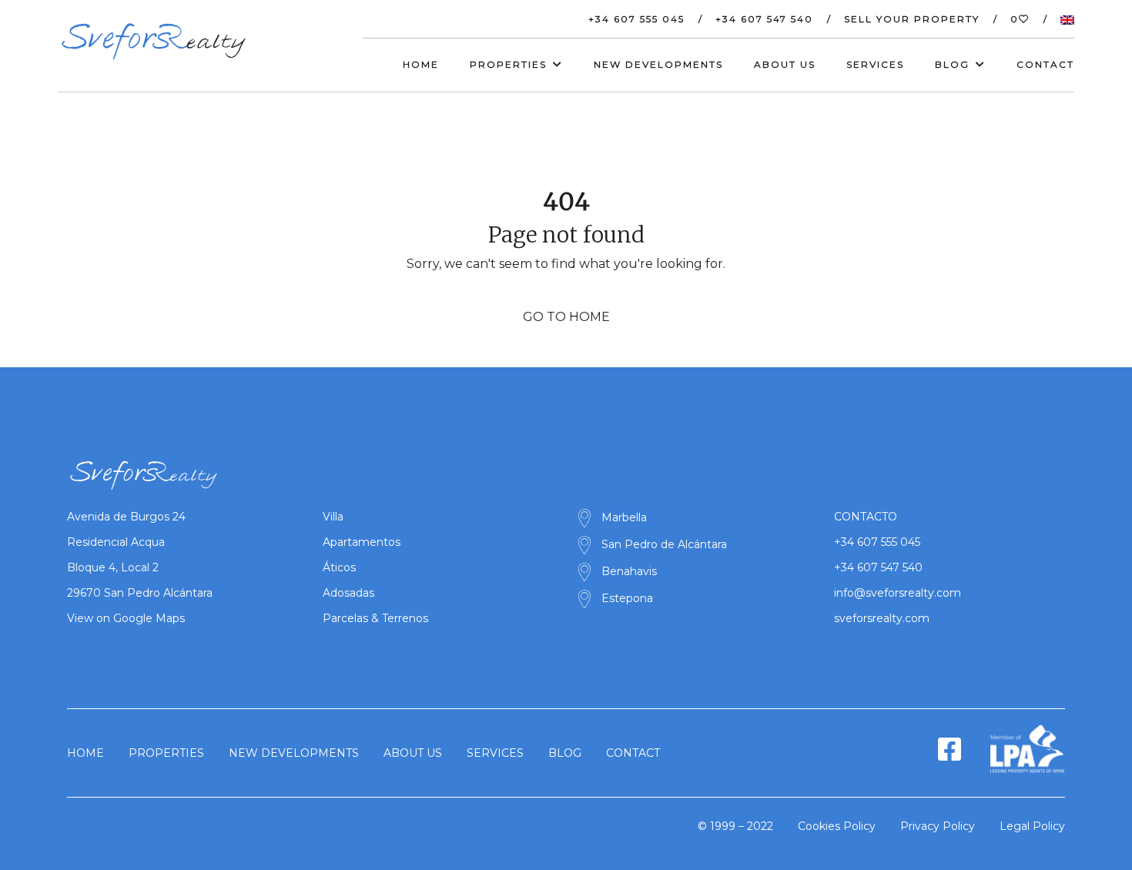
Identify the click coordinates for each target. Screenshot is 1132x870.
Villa (333, 517)
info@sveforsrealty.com (897, 593)
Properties (166, 753)
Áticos (339, 567)
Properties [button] (508, 64)
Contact (1045, 64)
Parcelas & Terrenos (375, 618)
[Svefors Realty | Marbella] (154, 42)
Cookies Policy (837, 826)
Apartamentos (361, 542)
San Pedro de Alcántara (664, 544)
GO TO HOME (566, 317)
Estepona (627, 598)
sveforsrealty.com (881, 618)
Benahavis (629, 571)
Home (421, 64)
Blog (564, 753)
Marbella (624, 517)
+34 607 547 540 (764, 19)
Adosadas (348, 593)
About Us (785, 64)
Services (875, 64)
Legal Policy (1032, 826)
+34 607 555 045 (636, 19)
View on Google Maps (126, 618)
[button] (1059, 19)
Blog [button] (952, 64)
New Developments (658, 64)
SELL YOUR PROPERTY (912, 19)
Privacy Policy (937, 826)
